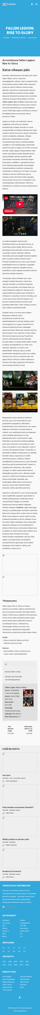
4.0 (14, 951)
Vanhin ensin (24, 931)
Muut (22, 987)
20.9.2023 (5, 778)
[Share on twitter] (11, 741)
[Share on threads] (14, 741)
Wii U (4, 933)
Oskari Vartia (7, 984)
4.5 (19, 951)
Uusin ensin (24, 928)
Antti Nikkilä (6, 976)
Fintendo (23, 984)
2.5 (24, 948)
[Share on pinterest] (17, 741)
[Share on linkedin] (20, 741)
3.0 (3, 951)
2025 (21, 965)
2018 (9, 961)
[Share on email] (31, 741)
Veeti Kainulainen (26, 976)
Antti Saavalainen (8, 979)
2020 (21, 961)
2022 (4, 965)
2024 (15, 965)
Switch (23, 38)
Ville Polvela (32, 38)
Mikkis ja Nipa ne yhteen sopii (15, 839)
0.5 (3, 948)
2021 (27, 961)
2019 (15, 961)
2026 (27, 965)
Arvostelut (16, 38)
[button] (36, 4)
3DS (3, 925)
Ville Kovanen (25, 979)
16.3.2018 (5, 810)
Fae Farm (6, 775)
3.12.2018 (5, 874)
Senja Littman (7, 987)
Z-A (21, 936)
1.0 (9, 948)
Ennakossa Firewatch (11, 871)
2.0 (19, 948)
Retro (4, 936)
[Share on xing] (28, 741)
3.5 (9, 951)
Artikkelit (12, 810)
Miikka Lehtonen (8, 982)
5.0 (24, 951)
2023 (10, 965)
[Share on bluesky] (25, 741)
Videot (22, 920)
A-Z (21, 933)
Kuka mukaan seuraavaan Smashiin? (18, 807)
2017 (4, 961)
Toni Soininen (7, 990)
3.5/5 (11, 778)
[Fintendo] (9, 4)
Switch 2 (5, 931)
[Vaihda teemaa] (32, 5)
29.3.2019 (5, 842)
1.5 (14, 948)
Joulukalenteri (25, 923)
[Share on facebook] (8, 741)
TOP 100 (23, 925)
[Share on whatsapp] (23, 741)
